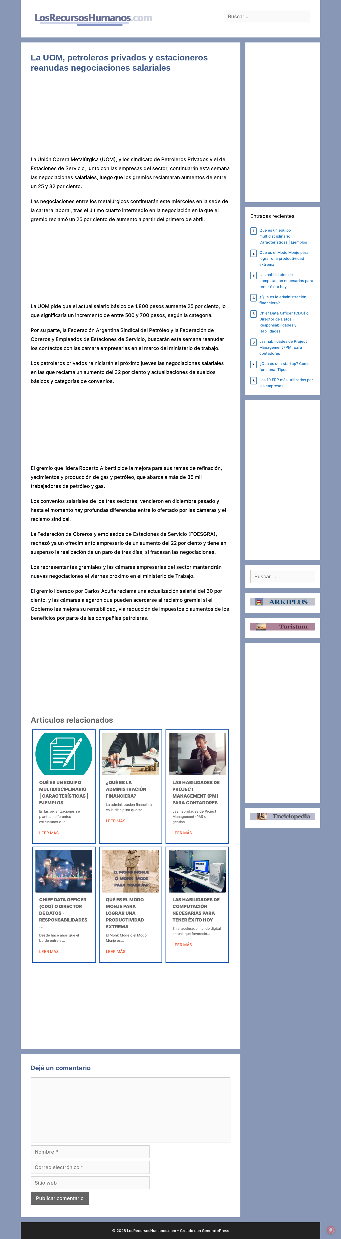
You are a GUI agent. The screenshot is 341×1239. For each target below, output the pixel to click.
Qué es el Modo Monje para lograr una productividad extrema (125, 913)
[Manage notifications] (331, 1230)
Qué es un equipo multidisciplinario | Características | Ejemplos (283, 236)
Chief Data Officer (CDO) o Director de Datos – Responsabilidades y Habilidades (284, 322)
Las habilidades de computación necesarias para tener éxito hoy (286, 280)
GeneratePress (215, 1230)
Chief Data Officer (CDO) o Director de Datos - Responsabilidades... (63, 913)
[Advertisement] (130, 118)
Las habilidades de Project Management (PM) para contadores (283, 347)
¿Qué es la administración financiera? (126, 789)
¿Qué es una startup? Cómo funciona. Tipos (284, 366)
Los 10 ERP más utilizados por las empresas (286, 382)
